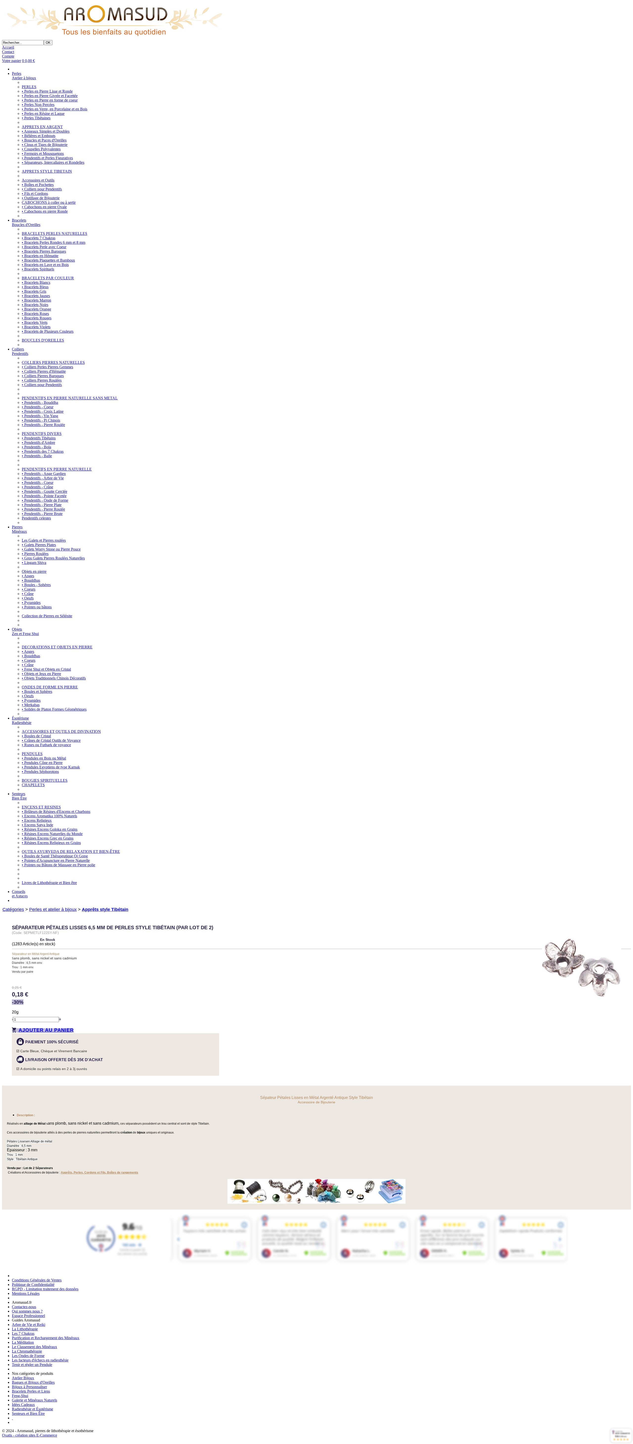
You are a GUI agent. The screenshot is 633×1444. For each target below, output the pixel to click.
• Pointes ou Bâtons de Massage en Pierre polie (58, 865)
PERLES (29, 87)
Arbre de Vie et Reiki (28, 1324)
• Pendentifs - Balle (37, 456)
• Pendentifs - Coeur (37, 407)
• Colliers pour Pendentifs (42, 189)
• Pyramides (31, 602)
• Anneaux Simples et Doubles (45, 131)
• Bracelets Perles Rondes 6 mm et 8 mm (53, 242)
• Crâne (28, 594)
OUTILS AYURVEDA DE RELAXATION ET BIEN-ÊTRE (71, 851)
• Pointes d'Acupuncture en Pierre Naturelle (56, 860)
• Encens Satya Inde (37, 825)
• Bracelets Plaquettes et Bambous (48, 260)
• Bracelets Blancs (36, 282)
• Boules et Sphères (37, 691)
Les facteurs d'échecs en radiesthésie (40, 1360)
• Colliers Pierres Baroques (43, 376)
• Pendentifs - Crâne (37, 487)
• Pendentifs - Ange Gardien (44, 474)
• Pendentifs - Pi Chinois (41, 420)
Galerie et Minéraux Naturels (34, 1400)
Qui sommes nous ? (27, 1311)
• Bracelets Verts (34, 322)
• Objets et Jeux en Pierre (41, 674)
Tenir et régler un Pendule (32, 1364)
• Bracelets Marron (36, 300)
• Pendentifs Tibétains (39, 438)
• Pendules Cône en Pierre (42, 763)
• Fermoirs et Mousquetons (43, 153)
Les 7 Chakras (23, 1333)
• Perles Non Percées (38, 105)
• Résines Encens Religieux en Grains (51, 843)
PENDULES (32, 754)
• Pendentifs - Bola (36, 447)
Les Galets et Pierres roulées (44, 540)
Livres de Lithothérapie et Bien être (49, 883)
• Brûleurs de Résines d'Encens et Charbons (56, 811)
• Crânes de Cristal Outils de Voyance (51, 740)
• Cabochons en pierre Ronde (45, 211)
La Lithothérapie (25, 1329)
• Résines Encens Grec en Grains (47, 838)
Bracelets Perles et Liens (31, 1391)
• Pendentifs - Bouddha (40, 402)
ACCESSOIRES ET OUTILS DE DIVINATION (61, 731)
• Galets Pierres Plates (39, 545)
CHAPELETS (33, 785)
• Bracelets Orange (36, 309)
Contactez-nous (24, 1307)
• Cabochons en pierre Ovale (44, 207)
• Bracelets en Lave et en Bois (45, 265)
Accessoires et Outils (38, 180)
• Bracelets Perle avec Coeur (44, 247)
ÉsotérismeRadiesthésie (21, 720)
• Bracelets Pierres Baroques (44, 251)
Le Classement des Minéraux (34, 1347)
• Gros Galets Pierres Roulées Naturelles (53, 558)
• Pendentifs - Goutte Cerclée (44, 491)
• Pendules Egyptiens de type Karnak (51, 767)
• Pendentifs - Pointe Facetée (44, 496)
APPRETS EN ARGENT (42, 127)
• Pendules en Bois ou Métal (44, 758)
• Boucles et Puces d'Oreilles (44, 140)
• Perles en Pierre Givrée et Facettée (50, 96)
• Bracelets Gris (34, 291)
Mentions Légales (26, 1293)
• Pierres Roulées (35, 554)
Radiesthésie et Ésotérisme (32, 1409)
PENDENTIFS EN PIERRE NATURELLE (57, 469)
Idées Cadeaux (23, 1405)
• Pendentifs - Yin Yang (40, 416)
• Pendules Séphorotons (40, 771)
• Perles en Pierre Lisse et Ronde (47, 91)
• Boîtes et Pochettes (38, 185)
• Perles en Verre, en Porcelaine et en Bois (54, 109)
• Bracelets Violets (36, 327)
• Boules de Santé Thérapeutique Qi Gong (55, 856)
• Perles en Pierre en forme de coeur (50, 100)
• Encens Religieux (37, 820)
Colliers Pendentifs (20, 351)
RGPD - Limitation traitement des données (45, 1289)
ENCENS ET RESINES (41, 807)
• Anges (28, 576)
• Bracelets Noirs (35, 305)
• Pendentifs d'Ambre (38, 442)
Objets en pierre (34, 571)
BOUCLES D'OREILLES (43, 340)
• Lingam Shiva (34, 562)
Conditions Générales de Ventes (37, 1280)
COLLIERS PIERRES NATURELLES (53, 362)
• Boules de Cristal (36, 736)
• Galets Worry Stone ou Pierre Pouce (51, 549)
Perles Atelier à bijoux (24, 75)
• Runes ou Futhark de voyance (46, 745)
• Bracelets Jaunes (36, 296)
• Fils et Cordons (35, 193)
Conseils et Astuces (20, 893)
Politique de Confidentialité (33, 1284)
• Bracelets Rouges (36, 318)
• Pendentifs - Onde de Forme (45, 500)
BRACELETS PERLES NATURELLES (54, 233)
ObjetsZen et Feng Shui (25, 631)
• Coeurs (28, 589)
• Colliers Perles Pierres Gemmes (47, 367)
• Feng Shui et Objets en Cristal (46, 669)
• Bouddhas (31, 580)
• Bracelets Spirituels (38, 269)
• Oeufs (28, 598)
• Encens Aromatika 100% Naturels (49, 816)
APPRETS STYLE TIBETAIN (47, 171)
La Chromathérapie (27, 1351)
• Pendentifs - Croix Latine (43, 411)
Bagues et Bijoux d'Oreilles (33, 1382)
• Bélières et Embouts (38, 136)
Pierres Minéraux (19, 529)
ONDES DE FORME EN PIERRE (50, 687)
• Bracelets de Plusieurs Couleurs (47, 331)
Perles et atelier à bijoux (53, 909)
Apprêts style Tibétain (105, 909)
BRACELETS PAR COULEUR (48, 278)
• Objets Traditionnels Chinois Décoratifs (54, 678)
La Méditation (23, 1342)
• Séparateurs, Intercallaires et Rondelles (53, 162)
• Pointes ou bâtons (37, 607)
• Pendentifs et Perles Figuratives (47, 158)
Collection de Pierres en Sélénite (47, 616)
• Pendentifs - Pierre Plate (42, 505)
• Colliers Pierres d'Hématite (44, 371)
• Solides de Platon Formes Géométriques (54, 709)
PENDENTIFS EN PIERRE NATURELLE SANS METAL (70, 398)
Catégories (13, 909)
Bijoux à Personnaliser (29, 1387)
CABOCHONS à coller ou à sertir (49, 202)
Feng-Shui (20, 1396)
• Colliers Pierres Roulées (42, 380)
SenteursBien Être (19, 796)
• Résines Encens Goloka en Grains (49, 829)
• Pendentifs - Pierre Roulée (43, 425)
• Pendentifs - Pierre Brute (42, 514)
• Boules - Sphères (36, 585)
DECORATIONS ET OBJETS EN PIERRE (57, 647)
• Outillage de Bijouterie (41, 198)
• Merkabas (31, 705)
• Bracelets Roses (35, 313)
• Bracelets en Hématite (40, 256)
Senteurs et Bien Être (28, 1413)
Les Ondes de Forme (28, 1356)
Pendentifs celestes (36, 518)
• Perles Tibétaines (36, 118)
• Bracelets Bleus (35, 287)
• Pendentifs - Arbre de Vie (43, 478)
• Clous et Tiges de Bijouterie (45, 145)
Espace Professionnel (28, 1316)
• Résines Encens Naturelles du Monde (52, 834)
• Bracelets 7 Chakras (38, 238)
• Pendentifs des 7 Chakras (43, 451)
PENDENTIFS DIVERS (42, 434)
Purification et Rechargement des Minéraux (45, 1338)
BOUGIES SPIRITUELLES (45, 780)
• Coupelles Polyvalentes (41, 149)
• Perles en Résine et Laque (43, 113)
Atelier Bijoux (23, 1378)
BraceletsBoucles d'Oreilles (26, 222)
